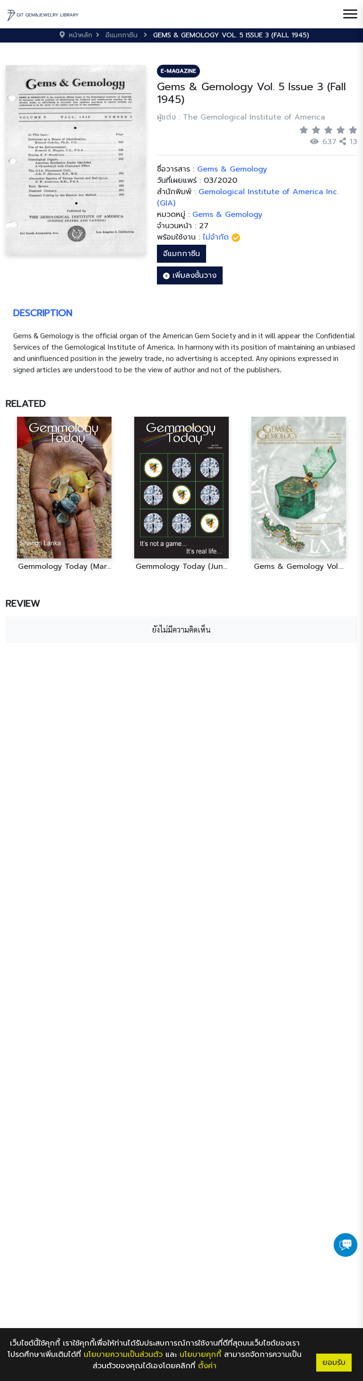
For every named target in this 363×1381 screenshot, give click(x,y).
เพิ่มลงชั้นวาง (193, 275)
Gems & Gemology (227, 214)
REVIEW (23, 603)
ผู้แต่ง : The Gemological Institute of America (241, 117)
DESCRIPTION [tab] (42, 312)
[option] (64, 494)
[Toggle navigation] (350, 14)
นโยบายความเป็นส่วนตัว (123, 1354)
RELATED (26, 403)
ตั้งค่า (207, 1366)
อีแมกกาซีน (181, 253)
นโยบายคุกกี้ (200, 1354)
